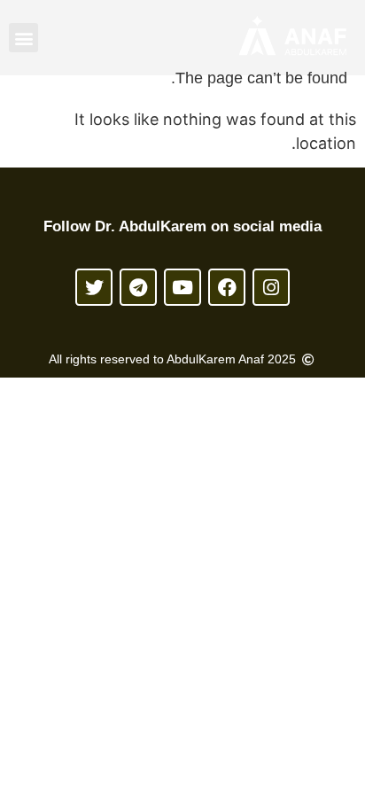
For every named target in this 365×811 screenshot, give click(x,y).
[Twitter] (94, 287)
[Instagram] (271, 287)
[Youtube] (182, 287)
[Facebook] (226, 287)
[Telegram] (138, 287)
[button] (23, 37)
